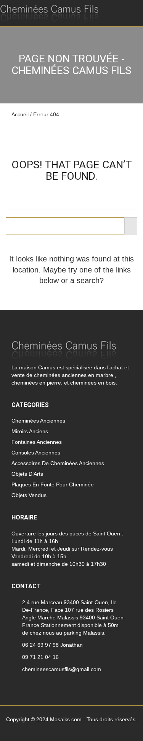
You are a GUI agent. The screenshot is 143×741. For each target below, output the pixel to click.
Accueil (20, 114)
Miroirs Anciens (29, 431)
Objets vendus (29, 495)
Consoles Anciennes (35, 453)
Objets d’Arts (27, 474)
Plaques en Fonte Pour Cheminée (52, 484)
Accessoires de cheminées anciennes (57, 463)
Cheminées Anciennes (38, 421)
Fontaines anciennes (36, 442)
